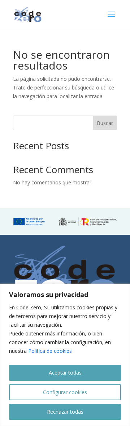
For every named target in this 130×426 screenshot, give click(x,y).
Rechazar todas (65, 411)
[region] (65, 355)
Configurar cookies (65, 392)
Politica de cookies (50, 350)
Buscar (105, 123)
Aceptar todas (65, 372)
